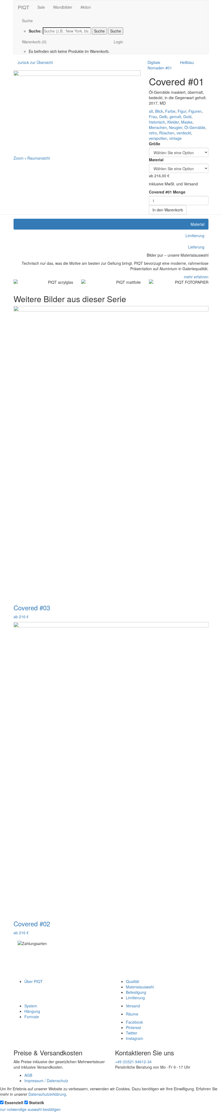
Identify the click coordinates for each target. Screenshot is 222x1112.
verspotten (158, 138)
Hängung (32, 1011)
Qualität (132, 981)
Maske (186, 122)
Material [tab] (197, 224)
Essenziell (14, 1102)
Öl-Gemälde (194, 127)
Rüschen (166, 133)
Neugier (175, 127)
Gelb (163, 116)
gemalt (175, 116)
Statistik (36, 1102)
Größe (154, 143)
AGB (28, 1075)
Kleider (173, 122)
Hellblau (187, 62)
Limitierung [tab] (194, 235)
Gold (187, 116)
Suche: (35, 31)
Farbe (170, 111)
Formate (31, 1016)
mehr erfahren (196, 276)
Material (156, 159)
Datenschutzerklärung (47, 1094)
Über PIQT (33, 981)
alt (151, 111)
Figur (182, 111)
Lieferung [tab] (196, 247)
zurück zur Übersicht (35, 62)
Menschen (158, 127)
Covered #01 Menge (167, 192)
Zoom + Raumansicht (32, 158)
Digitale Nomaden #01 (160, 65)
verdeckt (184, 133)
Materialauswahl (140, 986)
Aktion (85, 7)
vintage (175, 138)
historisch (157, 122)
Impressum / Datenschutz (46, 1080)
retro (153, 133)
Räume (132, 1014)
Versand (133, 1005)
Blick (159, 111)
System (30, 1005)
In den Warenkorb (167, 209)
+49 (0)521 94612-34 (133, 1061)
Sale (41, 7)
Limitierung (135, 997)
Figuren (195, 111)
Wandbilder (62, 7)
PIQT (23, 7)
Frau (153, 116)
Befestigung (136, 992)
